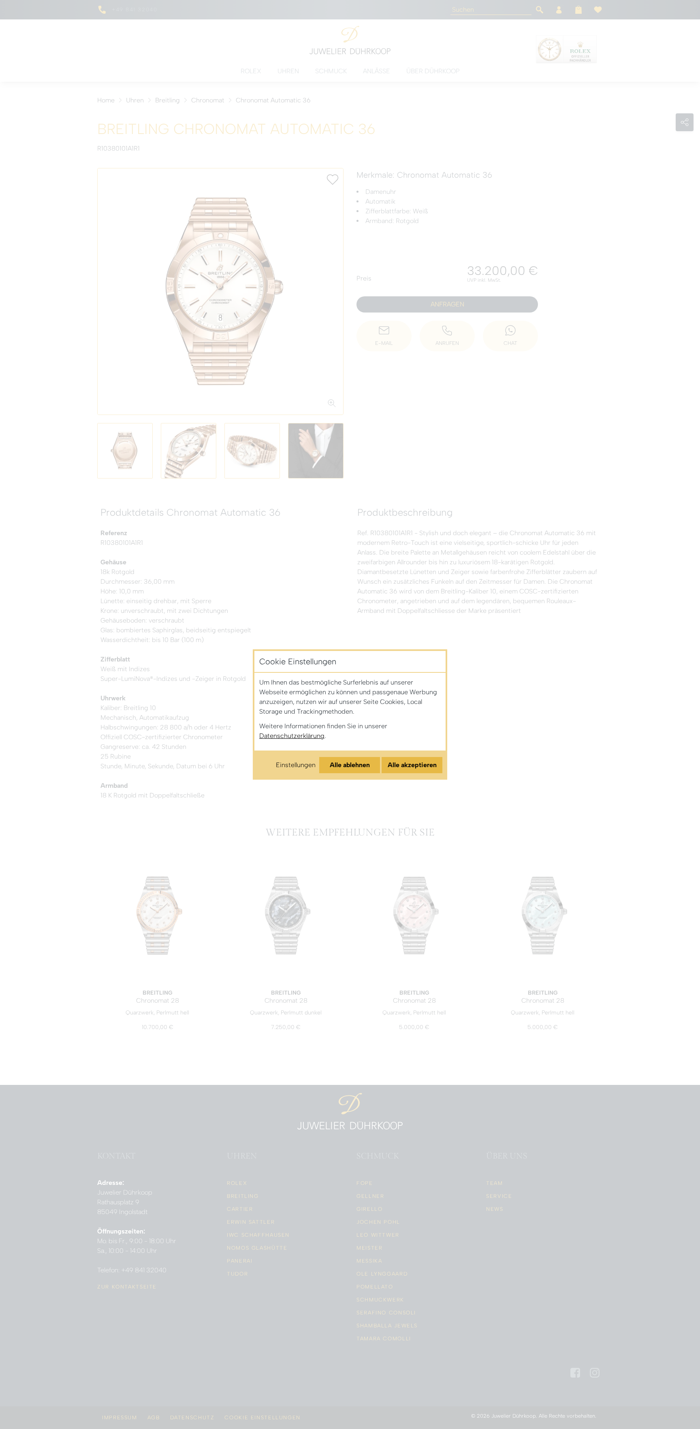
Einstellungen (296, 765)
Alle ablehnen (350, 765)
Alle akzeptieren (412, 765)
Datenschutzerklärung (291, 736)
